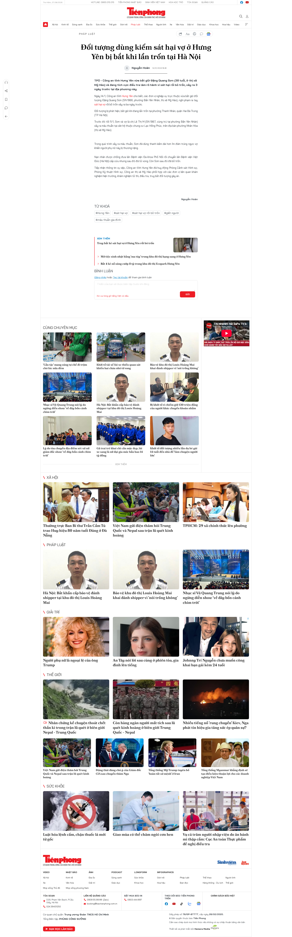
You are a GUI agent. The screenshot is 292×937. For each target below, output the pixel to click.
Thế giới (112, 24)
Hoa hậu (226, 24)
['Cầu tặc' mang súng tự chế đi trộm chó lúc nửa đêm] (67, 347)
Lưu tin (6, 99)
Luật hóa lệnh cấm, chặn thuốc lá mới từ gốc (74, 837)
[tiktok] (183, 904)
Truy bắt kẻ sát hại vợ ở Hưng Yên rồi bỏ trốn (125, 243)
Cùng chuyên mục (60, 327)
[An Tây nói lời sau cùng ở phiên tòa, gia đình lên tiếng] (146, 637)
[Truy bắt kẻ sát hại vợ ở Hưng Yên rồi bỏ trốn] (185, 245)
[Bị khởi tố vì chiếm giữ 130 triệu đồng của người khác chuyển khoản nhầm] (174, 387)
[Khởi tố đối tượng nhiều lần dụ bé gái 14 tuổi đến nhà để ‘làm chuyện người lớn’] (174, 430)
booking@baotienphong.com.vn (102, 903)
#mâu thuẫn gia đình (108, 220)
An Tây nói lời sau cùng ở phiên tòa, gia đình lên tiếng (146, 662)
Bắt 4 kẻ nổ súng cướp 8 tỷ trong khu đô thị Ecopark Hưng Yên (140, 263)
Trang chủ (45, 24)
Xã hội (55, 24)
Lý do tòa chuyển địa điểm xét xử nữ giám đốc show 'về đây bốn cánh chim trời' (67, 451)
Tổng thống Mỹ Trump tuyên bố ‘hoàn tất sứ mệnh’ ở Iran (168, 771)
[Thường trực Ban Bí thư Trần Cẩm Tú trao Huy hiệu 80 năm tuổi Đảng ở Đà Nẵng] (76, 502)
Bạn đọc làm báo (61, 928)
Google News (208, 34)
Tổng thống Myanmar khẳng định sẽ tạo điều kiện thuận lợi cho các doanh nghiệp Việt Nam (225, 773)
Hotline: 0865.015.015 (102, 2)
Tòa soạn (192, 2)
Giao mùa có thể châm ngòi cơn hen (143, 834)
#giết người (171, 213)
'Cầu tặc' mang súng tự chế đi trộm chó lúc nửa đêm (65, 366)
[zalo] (191, 904)
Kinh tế (65, 24)
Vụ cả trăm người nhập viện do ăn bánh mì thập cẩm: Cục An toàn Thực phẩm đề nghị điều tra (216, 839)
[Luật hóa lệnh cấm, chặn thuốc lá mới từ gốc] (76, 811)
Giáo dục (201, 24)
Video (236, 24)
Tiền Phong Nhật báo (129, 2)
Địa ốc (89, 24)
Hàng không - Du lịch (213, 882)
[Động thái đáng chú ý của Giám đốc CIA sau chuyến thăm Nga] (120, 752)
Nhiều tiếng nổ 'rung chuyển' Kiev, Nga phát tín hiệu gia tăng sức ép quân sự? (216, 725)
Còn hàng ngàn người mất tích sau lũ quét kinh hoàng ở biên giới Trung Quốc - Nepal (144, 727)
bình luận (201, 34)
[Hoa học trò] (245, 863)
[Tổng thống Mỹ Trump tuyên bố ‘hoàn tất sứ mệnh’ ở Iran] (172, 752)
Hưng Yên (127, 96)
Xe (171, 24)
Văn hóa (180, 24)
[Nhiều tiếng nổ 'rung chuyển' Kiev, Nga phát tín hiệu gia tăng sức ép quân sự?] (216, 699)
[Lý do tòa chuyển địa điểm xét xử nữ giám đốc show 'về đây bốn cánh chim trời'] (67, 430)
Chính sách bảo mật (223, 895)
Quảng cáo (207, 2)
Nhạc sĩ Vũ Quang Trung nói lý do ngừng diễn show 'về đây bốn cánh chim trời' (65, 408)
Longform (140, 872)
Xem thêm (246, 24)
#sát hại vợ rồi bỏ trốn (146, 213)
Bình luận (6, 108)
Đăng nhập (100, 277)
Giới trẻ (123, 24)
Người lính (161, 24)
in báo (194, 34)
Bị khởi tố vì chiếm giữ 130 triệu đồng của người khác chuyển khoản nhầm (174, 406)
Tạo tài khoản (120, 277)
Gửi (188, 294)
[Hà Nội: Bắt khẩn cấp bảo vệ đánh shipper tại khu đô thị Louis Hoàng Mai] (121, 387)
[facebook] (241, 2)
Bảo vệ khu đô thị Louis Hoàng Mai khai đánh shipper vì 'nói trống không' (174, 366)
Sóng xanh (77, 24)
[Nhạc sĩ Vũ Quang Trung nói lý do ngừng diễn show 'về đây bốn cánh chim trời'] (67, 387)
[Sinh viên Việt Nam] (226, 863)
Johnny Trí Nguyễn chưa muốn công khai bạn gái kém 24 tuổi (214, 662)
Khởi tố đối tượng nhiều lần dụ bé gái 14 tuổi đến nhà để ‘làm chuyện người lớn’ (174, 451)
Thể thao (148, 24)
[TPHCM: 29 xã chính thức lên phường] (216, 502)
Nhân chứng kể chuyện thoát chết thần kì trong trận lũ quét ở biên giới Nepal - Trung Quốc (74, 727)
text (187, 34)
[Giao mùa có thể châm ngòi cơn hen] (146, 811)
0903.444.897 (134, 899)
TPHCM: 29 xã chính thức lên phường (215, 525)
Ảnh (91, 872)
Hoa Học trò (176, 2)
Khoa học (214, 24)
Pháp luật (135, 24)
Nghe (6, 82)
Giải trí (190, 24)
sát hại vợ (99, 104)
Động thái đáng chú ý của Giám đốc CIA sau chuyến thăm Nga (118, 771)
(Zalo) (106, 899)
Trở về (6, 116)
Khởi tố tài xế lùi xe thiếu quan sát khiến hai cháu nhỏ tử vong (119, 366)
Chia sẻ (6, 91)
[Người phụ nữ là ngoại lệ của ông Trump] (76, 637)
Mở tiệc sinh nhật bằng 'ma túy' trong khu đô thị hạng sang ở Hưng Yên (146, 256)
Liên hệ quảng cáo (95, 895)
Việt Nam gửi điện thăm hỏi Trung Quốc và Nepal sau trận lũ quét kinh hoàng (143, 530)
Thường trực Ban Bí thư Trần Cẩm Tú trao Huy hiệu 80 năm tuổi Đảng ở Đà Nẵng (75, 530)
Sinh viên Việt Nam (155, 2)
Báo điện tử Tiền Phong (146, 12)
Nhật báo (71, 872)
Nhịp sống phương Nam (77, 888)
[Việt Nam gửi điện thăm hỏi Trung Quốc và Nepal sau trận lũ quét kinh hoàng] (146, 502)
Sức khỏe (100, 24)
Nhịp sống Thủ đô (51, 888)
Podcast (116, 872)
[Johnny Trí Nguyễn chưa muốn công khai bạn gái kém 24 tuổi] (216, 637)
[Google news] (200, 904)
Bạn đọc (184, 882)
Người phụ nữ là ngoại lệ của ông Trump (70, 662)
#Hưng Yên (102, 213)
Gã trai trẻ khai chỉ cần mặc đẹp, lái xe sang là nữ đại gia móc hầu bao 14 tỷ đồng (120, 451)
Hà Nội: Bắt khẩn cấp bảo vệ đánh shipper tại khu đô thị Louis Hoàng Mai (119, 408)
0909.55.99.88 (94, 899)
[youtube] (247, 2)
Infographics (165, 872)
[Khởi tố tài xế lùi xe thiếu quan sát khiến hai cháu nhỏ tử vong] (121, 347)
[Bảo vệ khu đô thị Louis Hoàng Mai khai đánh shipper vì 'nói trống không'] (174, 347)
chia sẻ (180, 34)
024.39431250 (53, 906)
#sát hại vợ (121, 213)
